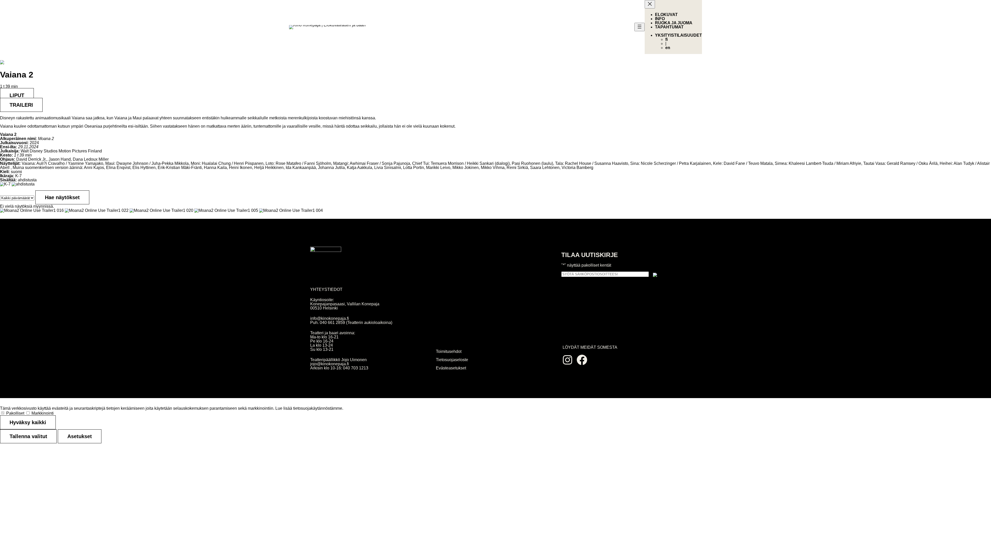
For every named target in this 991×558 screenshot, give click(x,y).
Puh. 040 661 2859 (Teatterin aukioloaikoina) (351, 322)
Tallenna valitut (28, 436)
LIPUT (17, 95)
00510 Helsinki (324, 308)
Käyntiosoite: (322, 300)
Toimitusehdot (448, 351)
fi (666, 39)
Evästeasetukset (451, 368)
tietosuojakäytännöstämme (317, 408)
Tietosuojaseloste (452, 360)
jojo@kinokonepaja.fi (329, 364)
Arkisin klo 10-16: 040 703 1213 (339, 368)
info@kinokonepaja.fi (329, 318)
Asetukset (79, 436)
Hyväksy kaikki (28, 422)
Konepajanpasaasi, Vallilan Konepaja (344, 304)
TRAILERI (21, 105)
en (667, 47)
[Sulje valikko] (650, 4)
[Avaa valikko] (639, 27)
